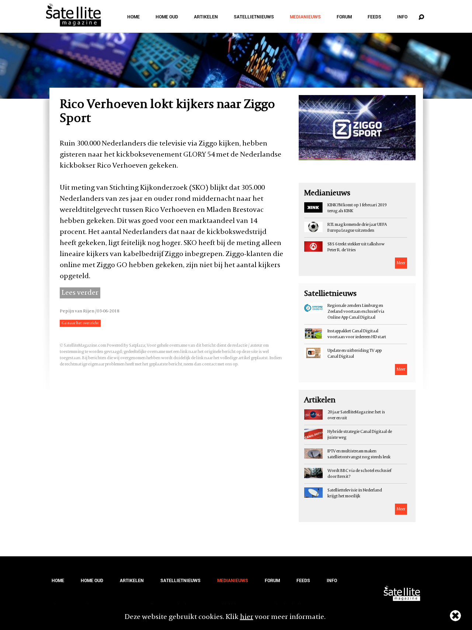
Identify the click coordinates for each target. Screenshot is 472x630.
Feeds (374, 17)
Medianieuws (305, 17)
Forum (344, 17)
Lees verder (80, 293)
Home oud (167, 17)
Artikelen (206, 17)
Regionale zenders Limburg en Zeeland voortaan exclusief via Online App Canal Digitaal (355, 312)
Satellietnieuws (254, 17)
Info (402, 17)
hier (246, 617)
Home (133, 17)
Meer (401, 263)
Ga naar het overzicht (80, 323)
